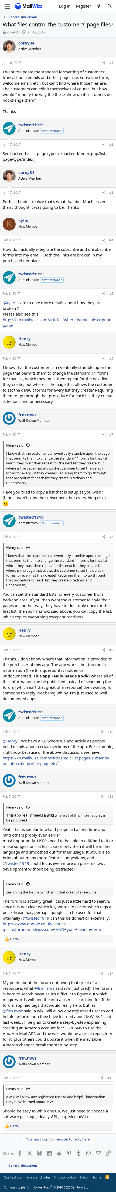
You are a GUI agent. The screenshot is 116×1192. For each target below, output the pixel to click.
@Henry (10, 741)
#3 (111, 192)
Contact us (12, 1177)
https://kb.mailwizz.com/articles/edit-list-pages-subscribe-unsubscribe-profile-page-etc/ (57, 760)
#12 (110, 973)
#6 (111, 358)
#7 (111, 434)
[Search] (109, 6)
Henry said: (15, 445)
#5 (111, 293)
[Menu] (7, 6)
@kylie (9, 302)
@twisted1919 (16, 863)
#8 (111, 537)
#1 (111, 62)
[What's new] (99, 6)
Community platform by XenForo (46, 1187)
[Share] (103, 63)
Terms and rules (37, 1177)
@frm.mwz (44, 988)
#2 (111, 144)
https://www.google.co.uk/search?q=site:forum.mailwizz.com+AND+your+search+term (52, 926)
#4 (111, 240)
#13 (110, 1078)
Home (96, 1177)
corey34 (13, 32)
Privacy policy (65, 1177)
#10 (110, 731)
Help (84, 1177)
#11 (110, 796)
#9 (111, 650)
